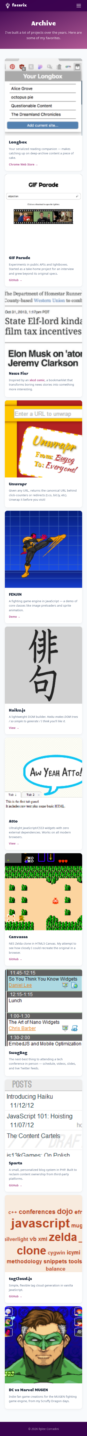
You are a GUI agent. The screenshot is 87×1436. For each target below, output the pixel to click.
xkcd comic (37, 380)
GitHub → (15, 280)
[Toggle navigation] (78, 5)
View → (14, 728)
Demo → (14, 617)
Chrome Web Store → (23, 164)
